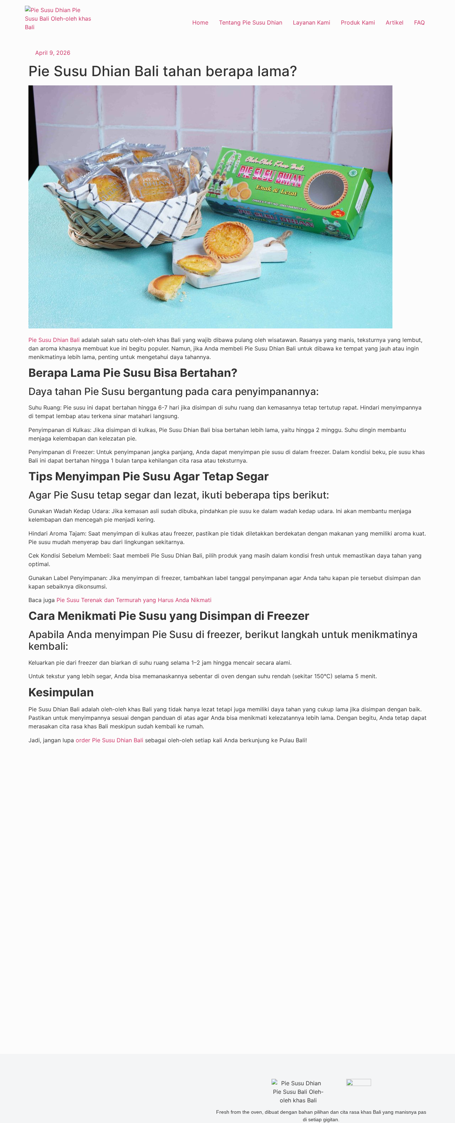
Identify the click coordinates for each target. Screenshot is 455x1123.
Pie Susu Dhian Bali (54, 339)
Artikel (394, 22)
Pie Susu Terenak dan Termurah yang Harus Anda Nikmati (134, 599)
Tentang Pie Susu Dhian (250, 22)
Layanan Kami (311, 22)
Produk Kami (358, 22)
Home (200, 22)
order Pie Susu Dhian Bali (109, 740)
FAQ (419, 22)
